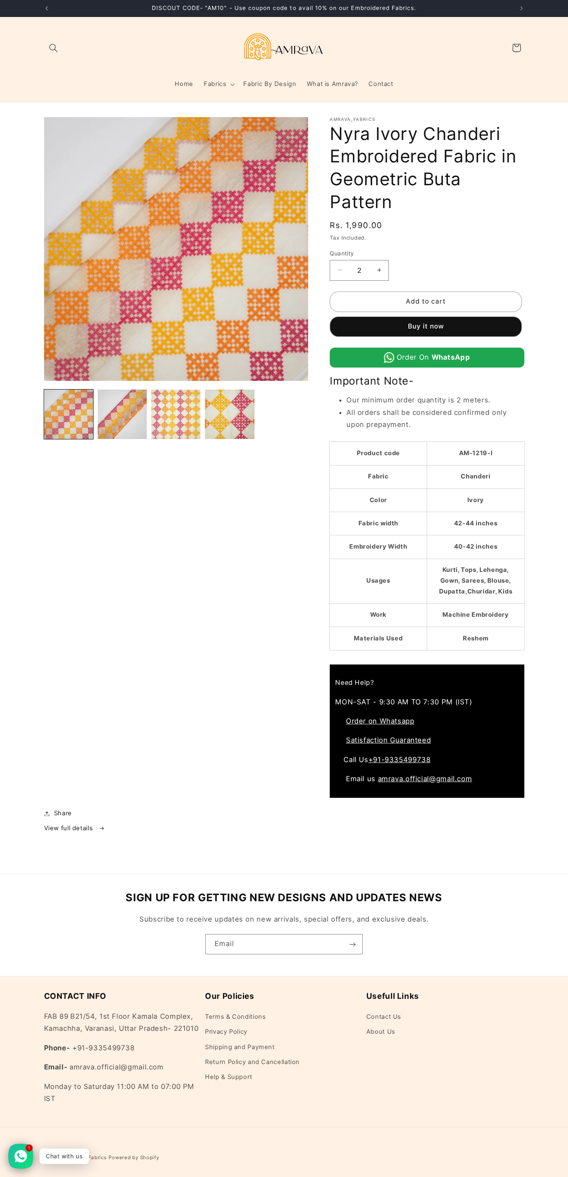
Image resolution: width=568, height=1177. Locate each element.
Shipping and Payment (240, 1047)
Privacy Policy (226, 1031)
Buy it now (426, 326)
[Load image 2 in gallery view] (122, 414)
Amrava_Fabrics (86, 1157)
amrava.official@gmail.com (425, 779)
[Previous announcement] (46, 8)
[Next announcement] (521, 8)
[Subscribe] (352, 944)
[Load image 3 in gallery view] (176, 414)
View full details (69, 828)
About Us (380, 1031)
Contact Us (383, 1016)
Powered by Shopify (134, 1157)
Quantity (342, 253)
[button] (53, 47)
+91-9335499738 (399, 759)
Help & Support (228, 1077)
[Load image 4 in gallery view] (229, 414)
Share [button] (63, 813)
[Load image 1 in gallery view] (69, 414)
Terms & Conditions (235, 1016)
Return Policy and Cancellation (252, 1062)
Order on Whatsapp (380, 720)
